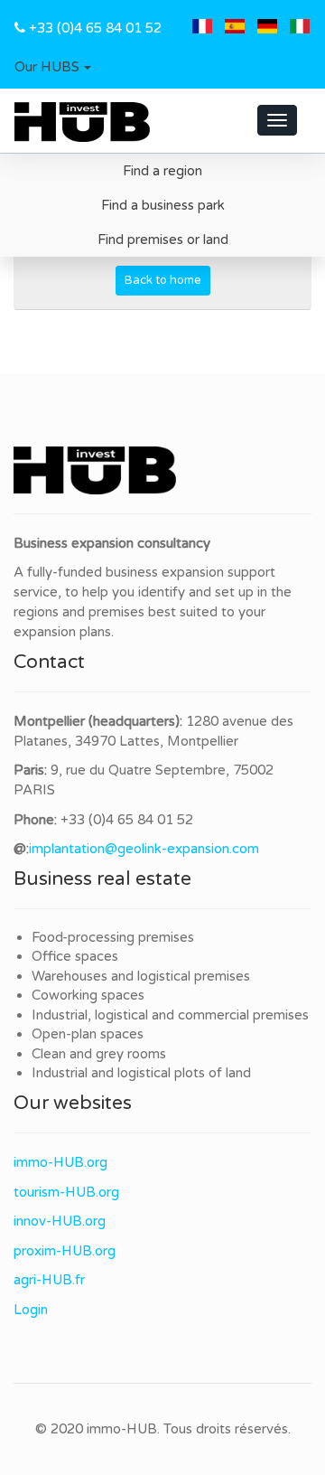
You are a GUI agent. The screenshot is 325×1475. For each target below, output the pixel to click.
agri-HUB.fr (49, 1280)
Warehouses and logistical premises (141, 976)
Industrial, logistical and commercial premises (170, 1015)
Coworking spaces (88, 995)
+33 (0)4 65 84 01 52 (95, 28)
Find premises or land (163, 239)
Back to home (163, 280)
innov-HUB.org (60, 1221)
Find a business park (163, 205)
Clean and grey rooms (99, 1054)
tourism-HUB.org (66, 1192)
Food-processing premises (113, 937)
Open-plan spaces (88, 1034)
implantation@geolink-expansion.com (144, 849)
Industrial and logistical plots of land (141, 1073)
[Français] (202, 28)
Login (31, 1309)
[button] (52, 68)
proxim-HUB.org (65, 1251)
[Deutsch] (267, 28)
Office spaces (75, 956)
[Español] (235, 28)
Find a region (162, 171)
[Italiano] (300, 28)
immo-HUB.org (60, 1162)
